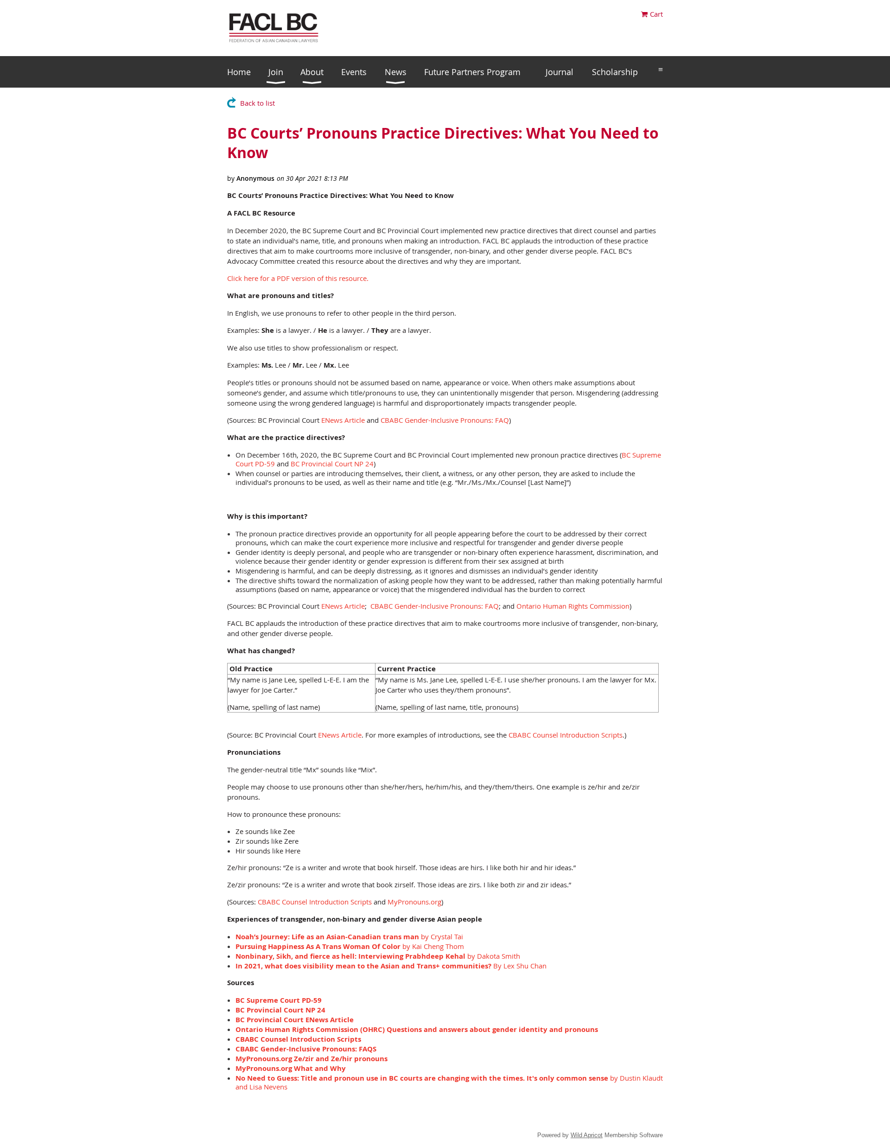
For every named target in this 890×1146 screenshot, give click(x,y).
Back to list (257, 103)
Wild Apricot (587, 1135)
